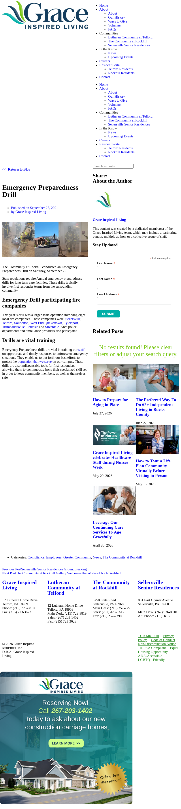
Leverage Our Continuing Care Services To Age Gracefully (108, 529)
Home (103, 5)
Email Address (108, 294)
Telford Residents (120, 69)
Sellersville (73, 319)
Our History (116, 17)
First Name (106, 263)
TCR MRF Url (148, 636)
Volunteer (115, 25)
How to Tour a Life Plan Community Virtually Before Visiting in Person (153, 468)
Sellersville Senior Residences (129, 45)
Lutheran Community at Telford (130, 37)
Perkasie (32, 327)
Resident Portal (110, 65)
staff (81, 349)
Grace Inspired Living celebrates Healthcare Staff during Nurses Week (113, 459)
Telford (7, 323)
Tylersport (71, 323)
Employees (54, 557)
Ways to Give (117, 21)
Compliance (36, 557)
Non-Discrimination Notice (157, 644)
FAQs (112, 29)
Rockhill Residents (121, 73)
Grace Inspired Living (19, 585)
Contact (104, 77)
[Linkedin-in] (19, 627)
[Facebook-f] (7, 627)
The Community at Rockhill (127, 41)
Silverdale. (52, 327)
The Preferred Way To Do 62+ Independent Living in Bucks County (156, 407)
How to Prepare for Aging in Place (110, 402)
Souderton (21, 323)
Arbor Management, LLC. (156, 608)
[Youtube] (31, 627)
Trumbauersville (13, 327)
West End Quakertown (46, 323)
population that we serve (35, 361)
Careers (104, 61)
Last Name (106, 279)
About (103, 9)
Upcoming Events (120, 57)
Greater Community (77, 557)
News (112, 53)
